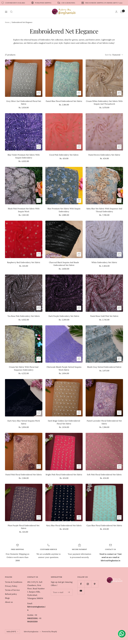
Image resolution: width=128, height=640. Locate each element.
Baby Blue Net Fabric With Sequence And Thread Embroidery (104, 210)
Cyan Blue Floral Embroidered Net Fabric (104, 525)
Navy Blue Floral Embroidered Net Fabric (64, 525)
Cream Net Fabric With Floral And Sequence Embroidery (23, 368)
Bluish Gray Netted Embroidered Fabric (104, 367)
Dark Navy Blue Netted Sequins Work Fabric (23, 422)
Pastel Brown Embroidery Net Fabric (104, 155)
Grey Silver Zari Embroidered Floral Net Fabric (23, 102)
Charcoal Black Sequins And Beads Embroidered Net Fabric (64, 263)
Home (7, 22)
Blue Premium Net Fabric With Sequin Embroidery (64, 210)
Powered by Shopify (49, 631)
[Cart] (121, 12)
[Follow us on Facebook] (81, 583)
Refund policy (11, 594)
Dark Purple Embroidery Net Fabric (63, 316)
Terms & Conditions (13, 582)
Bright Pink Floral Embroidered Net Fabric (64, 474)
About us (9, 602)
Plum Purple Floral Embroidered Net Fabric (24, 527)
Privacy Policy (11, 586)
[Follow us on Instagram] (87, 583)
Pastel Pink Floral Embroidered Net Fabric (23, 474)
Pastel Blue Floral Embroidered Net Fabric (64, 101)
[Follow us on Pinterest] (94, 583)
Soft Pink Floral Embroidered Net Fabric (104, 474)
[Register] (69, 592)
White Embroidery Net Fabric (104, 262)
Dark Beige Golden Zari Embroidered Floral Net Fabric (64, 422)
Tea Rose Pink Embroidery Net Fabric (24, 316)
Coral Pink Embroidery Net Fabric (64, 155)
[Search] (11, 12)
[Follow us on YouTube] (81, 590)
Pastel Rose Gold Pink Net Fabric (104, 316)
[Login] (116, 12)
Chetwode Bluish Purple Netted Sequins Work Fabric (64, 368)
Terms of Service (12, 590)
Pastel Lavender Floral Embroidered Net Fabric (104, 422)
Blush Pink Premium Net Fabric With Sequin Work (24, 210)
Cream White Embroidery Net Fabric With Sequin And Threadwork (104, 102)
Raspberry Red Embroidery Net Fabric (23, 262)
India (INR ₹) (11, 631)
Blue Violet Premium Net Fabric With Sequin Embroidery (24, 156)
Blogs (7, 598)
